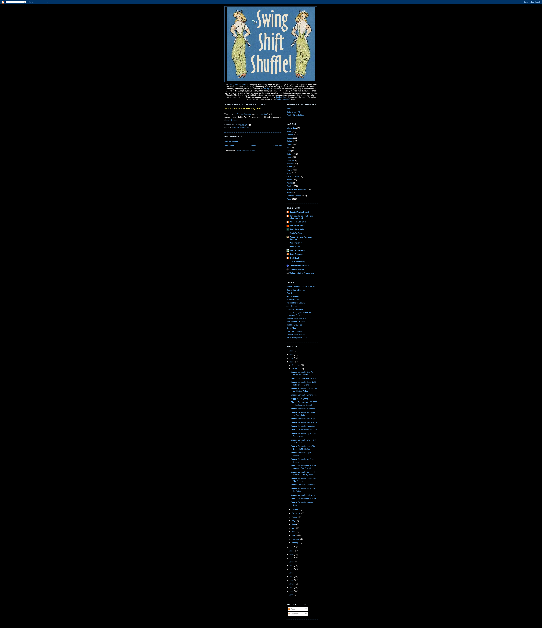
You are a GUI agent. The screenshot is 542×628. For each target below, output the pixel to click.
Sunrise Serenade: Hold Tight (303, 419)
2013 (291, 580)
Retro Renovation (297, 250)
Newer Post (229, 146)
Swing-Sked (291, 328)
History (289, 154)
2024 (291, 358)
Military (289, 167)
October (295, 510)
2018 (291, 562)
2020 (291, 554)
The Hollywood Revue (299, 266)
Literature (290, 160)
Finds (289, 148)
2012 (291, 584)
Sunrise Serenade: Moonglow (303, 485)
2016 (291, 569)
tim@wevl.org (281, 97)
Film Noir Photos (296, 226)
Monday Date (261, 114)
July (294, 521)
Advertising (291, 128)
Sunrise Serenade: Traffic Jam (303, 495)
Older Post (278, 146)
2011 (291, 588)
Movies (289, 170)
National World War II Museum (299, 318)
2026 (291, 351)
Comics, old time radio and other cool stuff (301, 217)
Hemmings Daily (296, 229)
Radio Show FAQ (283, 99)
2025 (291, 354)
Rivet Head (294, 258)
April (294, 532)
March (294, 535)
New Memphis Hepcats (296, 322)
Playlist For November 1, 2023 (303, 499)
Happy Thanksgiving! (299, 398)
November (296, 369)
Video (289, 199)
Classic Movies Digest (299, 212)
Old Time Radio (293, 176)
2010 (291, 591)
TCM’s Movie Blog (297, 262)
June (294, 524)
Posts (292, 609)
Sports (289, 192)
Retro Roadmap (296, 254)
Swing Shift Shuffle (237, 84)
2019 (291, 558)
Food (289, 151)
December (296, 365)
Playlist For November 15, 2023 (304, 430)
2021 (291, 551)
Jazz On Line (232, 120)
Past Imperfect (295, 243)
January (295, 543)
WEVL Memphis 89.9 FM (297, 338)
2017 (291, 565)
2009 (291, 595)
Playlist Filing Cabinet (295, 115)
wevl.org (266, 89)
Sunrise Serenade (244, 114)
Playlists (290, 186)
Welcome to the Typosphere (301, 273)
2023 (291, 362)
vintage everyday (296, 269)
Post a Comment (231, 142)
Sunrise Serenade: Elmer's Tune (304, 395)
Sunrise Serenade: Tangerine (303, 426)
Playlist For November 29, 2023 (304, 378)
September (296, 513)
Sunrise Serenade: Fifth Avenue (304, 422)
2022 (291, 547)
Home (253, 146)
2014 (291, 576)
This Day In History (294, 331)
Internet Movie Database (297, 303)
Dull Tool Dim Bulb (297, 222)
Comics (290, 138)
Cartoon (290, 135)
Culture (289, 141)
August (295, 517)
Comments (294, 614)
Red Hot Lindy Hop (294, 325)
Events (289, 144)
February (296, 539)
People (289, 180)
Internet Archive (293, 300)
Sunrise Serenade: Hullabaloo (303, 409)
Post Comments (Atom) (245, 151)
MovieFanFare (295, 233)
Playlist (290, 183)
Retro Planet (294, 247)
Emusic (290, 293)
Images (290, 157)
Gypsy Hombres (293, 296)
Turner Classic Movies (296, 334)
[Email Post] (249, 125)
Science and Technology (297, 189)
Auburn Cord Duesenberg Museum (301, 287)
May (294, 528)
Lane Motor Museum (295, 309)
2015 (291, 573)
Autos (289, 131)
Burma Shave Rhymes (296, 290)
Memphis (290, 164)
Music (289, 173)
